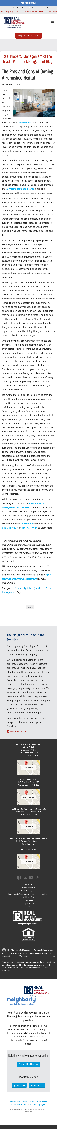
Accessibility (42, 1101)
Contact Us (28, 884)
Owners (34, 8)
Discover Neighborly (27, 1064)
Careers (28, 906)
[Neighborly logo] (28, 3)
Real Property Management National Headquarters (27, 894)
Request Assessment (28, 35)
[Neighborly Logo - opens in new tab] (30, 1001)
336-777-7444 (29, 527)
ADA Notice (23, 956)
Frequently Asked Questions (29, 588)
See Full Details (18, 731)
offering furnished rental (21, 188)
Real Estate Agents (28, 891)
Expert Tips (45, 8)
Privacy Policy (28, 1101)
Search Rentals (13, 8)
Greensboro (24, 122)
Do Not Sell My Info (19, 1104)
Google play (38, 1085)
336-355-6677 (10, 527)
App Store (20, 1085)
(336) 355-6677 (15, 11)
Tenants (25, 8)
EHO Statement (28, 900)
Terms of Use (14, 1101)
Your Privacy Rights (38, 1104)
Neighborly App (28, 897)
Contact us (27, 523)
